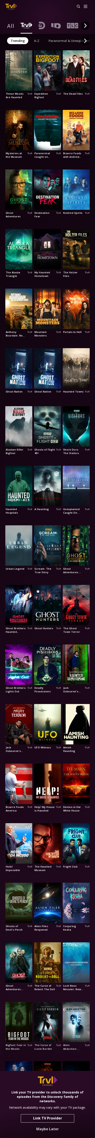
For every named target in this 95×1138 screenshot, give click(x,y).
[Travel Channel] (11, 6)
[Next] (85, 25)
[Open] (85, 6)
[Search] (76, 6)
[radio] (10, 26)
